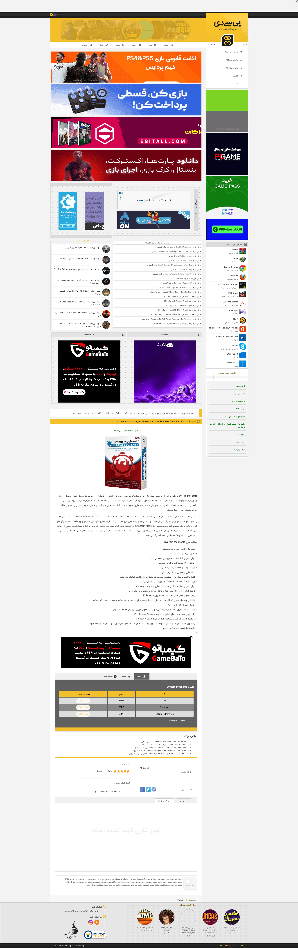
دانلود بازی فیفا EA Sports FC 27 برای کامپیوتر (83, 247)
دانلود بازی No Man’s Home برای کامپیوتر (145, 929)
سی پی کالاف (240, 408)
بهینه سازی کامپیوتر (147, 413)
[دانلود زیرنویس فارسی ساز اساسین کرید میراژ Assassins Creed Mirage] (106, 281)
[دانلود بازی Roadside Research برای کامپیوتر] (232, 917)
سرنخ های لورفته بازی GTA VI (233, 416)
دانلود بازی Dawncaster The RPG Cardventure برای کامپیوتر (210, 931)
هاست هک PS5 (232, 68)
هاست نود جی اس (238, 401)
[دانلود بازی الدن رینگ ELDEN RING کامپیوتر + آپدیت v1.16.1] (106, 292)
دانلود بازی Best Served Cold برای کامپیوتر (167, 930)
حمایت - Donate (231, 52)
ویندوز (186, 413)
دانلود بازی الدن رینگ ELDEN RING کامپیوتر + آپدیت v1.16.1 (81, 292)
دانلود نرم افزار (176, 413)
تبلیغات (235, 75)
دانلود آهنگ (240, 434)
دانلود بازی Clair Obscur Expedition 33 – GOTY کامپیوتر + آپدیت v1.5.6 (78, 303)
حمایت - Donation (226, 945)
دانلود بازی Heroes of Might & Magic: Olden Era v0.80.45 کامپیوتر (188, 931)
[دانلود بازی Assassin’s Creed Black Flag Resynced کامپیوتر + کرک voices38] (106, 325)
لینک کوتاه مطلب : (122, 783)
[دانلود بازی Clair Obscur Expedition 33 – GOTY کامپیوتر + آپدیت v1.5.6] (106, 303)
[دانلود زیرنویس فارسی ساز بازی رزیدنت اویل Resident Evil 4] (106, 271)
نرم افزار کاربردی (162, 413)
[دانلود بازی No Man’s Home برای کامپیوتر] (145, 917)
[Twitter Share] (148, 790)
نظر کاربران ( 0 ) (164, 800)
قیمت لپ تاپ (239, 393)
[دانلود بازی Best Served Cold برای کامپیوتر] (166, 917)
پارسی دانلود (240, 442)
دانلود (166, 45)
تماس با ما (234, 83)
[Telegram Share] (153, 790)
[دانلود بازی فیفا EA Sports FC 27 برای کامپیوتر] (106, 249)
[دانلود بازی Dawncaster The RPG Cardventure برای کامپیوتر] (210, 917)
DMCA (242, 945)
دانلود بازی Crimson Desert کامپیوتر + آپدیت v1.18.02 (80, 258)
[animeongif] (153, 228)
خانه (192, 413)
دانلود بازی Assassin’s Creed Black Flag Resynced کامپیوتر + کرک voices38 (80, 325)
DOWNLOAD (83, 701)
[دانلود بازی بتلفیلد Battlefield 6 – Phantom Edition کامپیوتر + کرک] (106, 314)
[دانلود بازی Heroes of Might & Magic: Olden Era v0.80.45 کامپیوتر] (188, 917)
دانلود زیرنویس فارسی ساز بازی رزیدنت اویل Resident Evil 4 (78, 269)
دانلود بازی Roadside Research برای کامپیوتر (232, 930)
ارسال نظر (183, 800)
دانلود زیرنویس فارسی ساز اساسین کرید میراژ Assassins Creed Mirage (79, 282)
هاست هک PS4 (232, 60)
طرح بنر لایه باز (239, 449)
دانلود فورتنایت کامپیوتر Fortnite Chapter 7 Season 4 (103, 32)
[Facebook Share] (142, 790)
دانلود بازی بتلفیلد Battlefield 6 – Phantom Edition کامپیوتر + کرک (78, 314)
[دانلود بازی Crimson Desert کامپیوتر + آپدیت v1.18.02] (106, 260)
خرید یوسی (240, 386)
